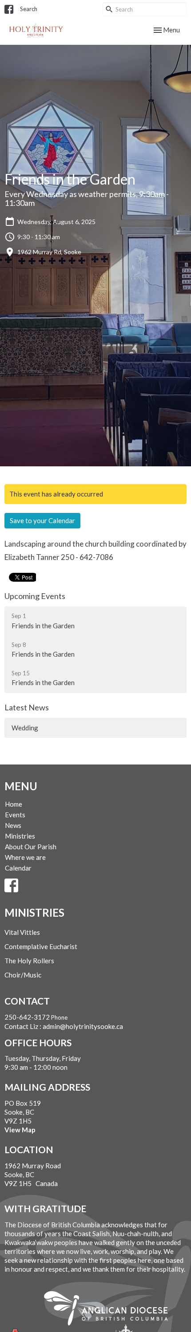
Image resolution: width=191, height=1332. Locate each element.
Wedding (25, 728)
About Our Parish (30, 847)
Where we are (25, 857)
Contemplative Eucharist (40, 946)
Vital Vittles (22, 932)
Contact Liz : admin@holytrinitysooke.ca (63, 1026)
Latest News (26, 707)
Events (15, 815)
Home (13, 804)
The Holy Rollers (29, 961)
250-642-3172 (27, 1017)
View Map (20, 1130)
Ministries (20, 836)
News (13, 825)
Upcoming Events (34, 596)
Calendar (18, 868)
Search (28, 8)
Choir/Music (22, 975)
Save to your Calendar (42, 520)
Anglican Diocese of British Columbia (110, 1310)
